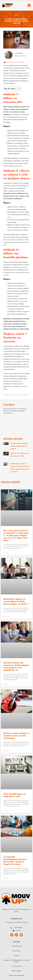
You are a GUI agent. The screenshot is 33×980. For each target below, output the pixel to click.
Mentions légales (16, 971)
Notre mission (16, 951)
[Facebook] (11, 934)
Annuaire (16, 955)
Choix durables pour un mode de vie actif (14, 795)
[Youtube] (21, 934)
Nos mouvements (16, 966)
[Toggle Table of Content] (18, 88)
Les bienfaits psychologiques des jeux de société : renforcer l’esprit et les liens (15, 860)
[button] (29, 5)
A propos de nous (16, 946)
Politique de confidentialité (16, 975)
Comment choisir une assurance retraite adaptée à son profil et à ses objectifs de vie (16, 666)
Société (17, 15)
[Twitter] (16, 934)
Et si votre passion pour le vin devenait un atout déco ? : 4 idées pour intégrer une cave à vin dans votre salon (16, 535)
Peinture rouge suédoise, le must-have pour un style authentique (16, 736)
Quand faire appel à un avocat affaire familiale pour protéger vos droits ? (16, 601)
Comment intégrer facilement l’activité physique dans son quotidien (19, 446)
